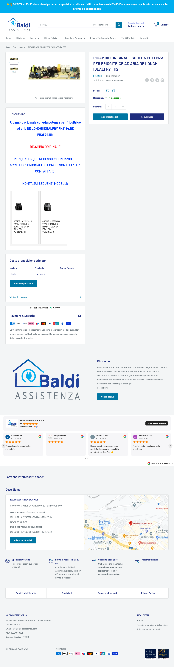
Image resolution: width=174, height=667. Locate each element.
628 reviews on (26, 427)
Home (8, 38)
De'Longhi (97, 76)
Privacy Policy (148, 593)
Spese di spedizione (23, 283)
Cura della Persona (73, 38)
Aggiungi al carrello (110, 116)
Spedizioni (67, 593)
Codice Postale (67, 268)
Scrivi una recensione (156, 423)
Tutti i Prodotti (128, 38)
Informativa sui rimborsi (148, 629)
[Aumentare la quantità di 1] (123, 107)
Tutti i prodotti (19, 47)
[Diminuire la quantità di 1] (108, 107)
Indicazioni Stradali (23, 540)
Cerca (140, 620)
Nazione (13, 268)
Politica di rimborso (18, 297)
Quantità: (97, 106)
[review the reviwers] (39, 437)
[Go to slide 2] (87, 458)
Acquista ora (147, 116)
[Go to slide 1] (85, 458)
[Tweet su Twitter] (157, 80)
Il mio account (135, 26)
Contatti (144, 38)
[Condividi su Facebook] (147, 80)
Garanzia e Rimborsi (107, 593)
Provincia (39, 268)
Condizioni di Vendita (26, 593)
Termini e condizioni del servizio (152, 624)
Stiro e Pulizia (50, 38)
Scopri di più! (107, 396)
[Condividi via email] (162, 80)
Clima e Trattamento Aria (102, 38)
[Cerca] (119, 25)
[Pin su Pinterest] (152, 80)
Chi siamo (20, 38)
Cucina (33, 38)
